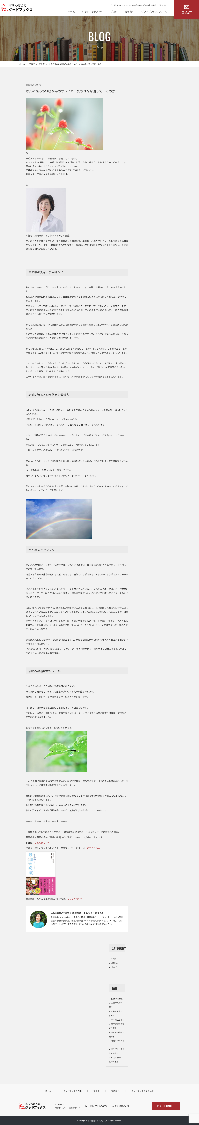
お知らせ (115, 963)
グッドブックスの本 (92, 11)
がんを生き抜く (117, 1019)
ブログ (113, 11)
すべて (114, 958)
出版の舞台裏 (117, 998)
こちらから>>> (42, 842)
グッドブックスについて (154, 11)
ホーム (71, 11)
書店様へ (129, 11)
